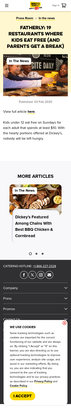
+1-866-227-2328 (44, 266)
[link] (65, 5)
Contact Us (11, 319)
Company (10, 288)
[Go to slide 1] (30, 253)
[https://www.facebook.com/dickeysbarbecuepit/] (24, 277)
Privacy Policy (43, 381)
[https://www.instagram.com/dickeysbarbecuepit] (41, 277)
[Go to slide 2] (36, 254)
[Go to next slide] (46, 253)
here (31, 112)
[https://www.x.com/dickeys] (32, 277)
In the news (47, 18)
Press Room (24, 18)
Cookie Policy (18, 385)
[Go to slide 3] (43, 254)
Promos (9, 309)
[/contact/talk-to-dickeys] (49, 277)
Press (7, 298)
